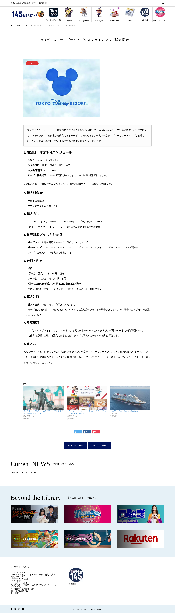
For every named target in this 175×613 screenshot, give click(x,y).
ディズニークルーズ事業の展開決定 (124, 411)
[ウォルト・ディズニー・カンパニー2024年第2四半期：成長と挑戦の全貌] (43, 398)
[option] (87, 88)
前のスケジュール (75, 446)
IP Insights (99, 21)
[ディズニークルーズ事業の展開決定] (130, 398)
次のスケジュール (99, 446)
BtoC (32, 63)
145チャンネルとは (19, 579)
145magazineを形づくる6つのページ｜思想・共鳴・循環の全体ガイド (34, 575)
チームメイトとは (160, 21)
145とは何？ (69, 21)
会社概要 (144, 20)
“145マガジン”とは (53, 20)
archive (129, 21)
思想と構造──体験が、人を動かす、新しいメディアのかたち (33, 586)
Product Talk (114, 21)
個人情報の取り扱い (20, 591)
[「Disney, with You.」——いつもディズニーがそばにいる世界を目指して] (87, 398)
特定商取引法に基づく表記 (23, 589)
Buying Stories (84, 21)
